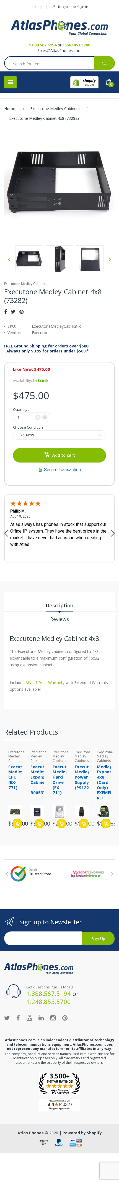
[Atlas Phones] (59, 27)
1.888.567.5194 (42, 45)
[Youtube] (29, 1018)
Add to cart (63, 455)
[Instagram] (53, 1018)
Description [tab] (59, 605)
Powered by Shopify (82, 1132)
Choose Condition (28, 427)
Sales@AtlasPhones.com (59, 50)
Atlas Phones (30, 1132)
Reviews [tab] (59, 619)
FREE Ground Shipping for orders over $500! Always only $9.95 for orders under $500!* (46, 349)
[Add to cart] (17, 823)
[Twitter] (13, 311)
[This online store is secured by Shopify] (84, 82)
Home (9, 108)
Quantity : (21, 409)
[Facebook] (5, 311)
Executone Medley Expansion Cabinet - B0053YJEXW (43, 780)
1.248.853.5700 (76, 45)
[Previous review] (6, 534)
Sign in (82, 6)
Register (65, 6)
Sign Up (98, 938)
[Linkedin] (41, 1018)
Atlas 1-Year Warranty (44, 682)
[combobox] (59, 64)
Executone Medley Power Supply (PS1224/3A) (87, 777)
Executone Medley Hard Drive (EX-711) (63, 780)
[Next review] (113, 534)
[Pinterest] (21, 311)
